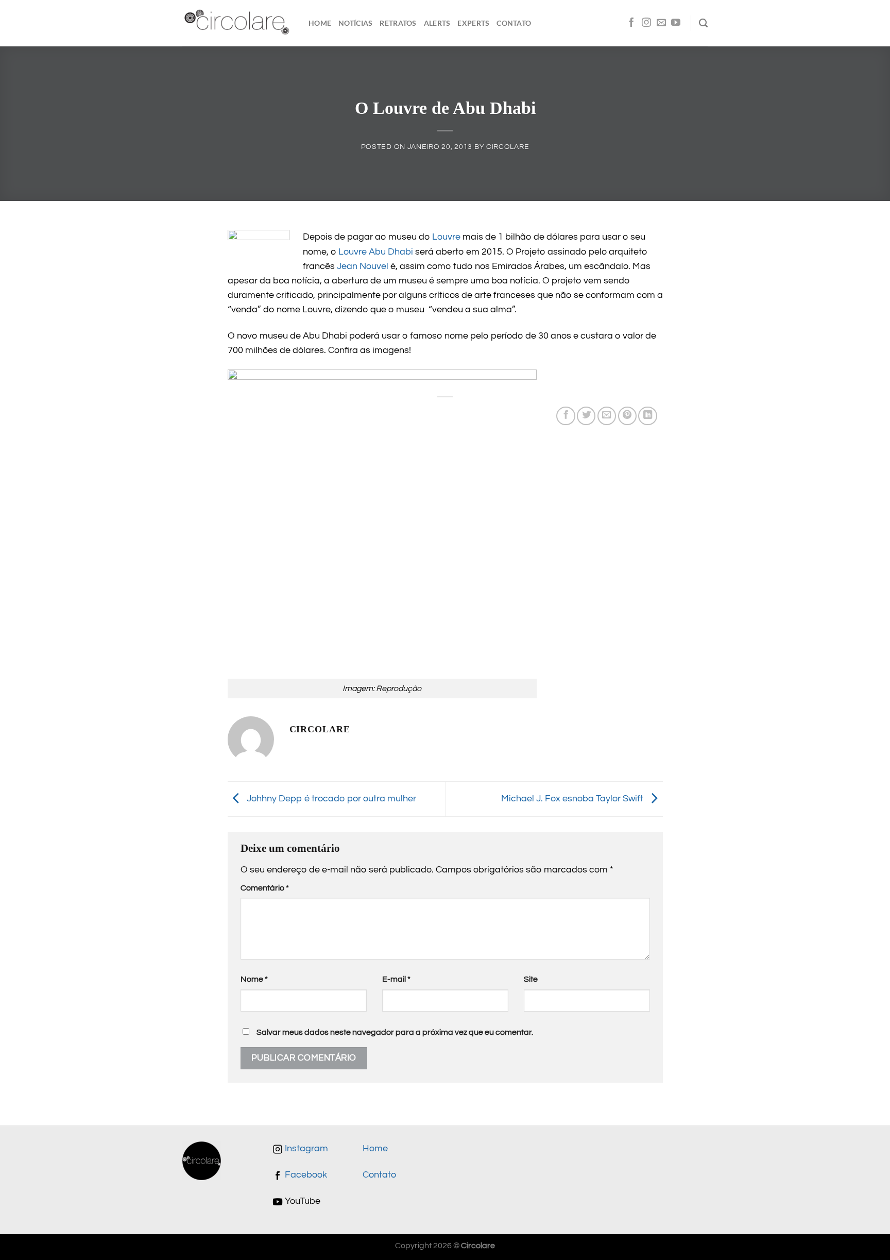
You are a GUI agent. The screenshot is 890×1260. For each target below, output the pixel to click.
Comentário (265, 888)
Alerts (437, 23)
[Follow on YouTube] (675, 23)
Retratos (398, 23)
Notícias (355, 23)
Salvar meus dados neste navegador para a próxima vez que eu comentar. (394, 1032)
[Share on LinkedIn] (647, 416)
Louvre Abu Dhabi (375, 252)
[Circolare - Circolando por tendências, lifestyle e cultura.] (237, 23)
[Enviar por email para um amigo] (606, 416)
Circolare (507, 146)
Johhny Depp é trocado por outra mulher (330, 798)
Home (320, 23)
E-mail (396, 979)
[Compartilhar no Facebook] (565, 416)
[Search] (703, 23)
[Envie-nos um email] (661, 23)
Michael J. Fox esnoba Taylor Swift (573, 798)
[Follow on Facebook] (631, 23)
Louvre (446, 237)
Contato (514, 23)
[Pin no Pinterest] (627, 416)
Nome (254, 979)
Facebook (305, 1175)
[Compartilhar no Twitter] (586, 416)
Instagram (305, 1148)
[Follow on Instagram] (646, 23)
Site (531, 979)
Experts (473, 23)
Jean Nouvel (362, 266)
